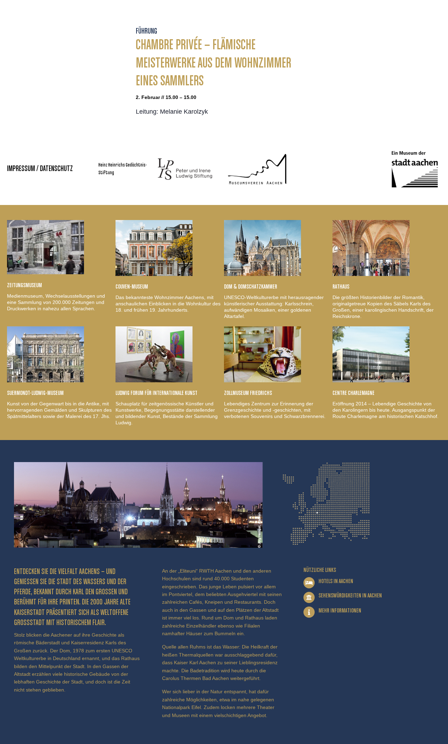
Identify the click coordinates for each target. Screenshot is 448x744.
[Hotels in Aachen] (309, 582)
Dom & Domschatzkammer (250, 287)
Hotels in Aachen (335, 581)
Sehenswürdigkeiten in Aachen (350, 596)
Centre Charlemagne (353, 393)
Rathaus (340, 287)
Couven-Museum (131, 287)
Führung (146, 31)
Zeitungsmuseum (24, 285)
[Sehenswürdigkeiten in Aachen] (309, 597)
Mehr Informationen (339, 611)
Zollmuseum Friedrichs (248, 393)
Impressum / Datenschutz (40, 169)
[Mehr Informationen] (309, 612)
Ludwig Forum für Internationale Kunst (156, 393)
